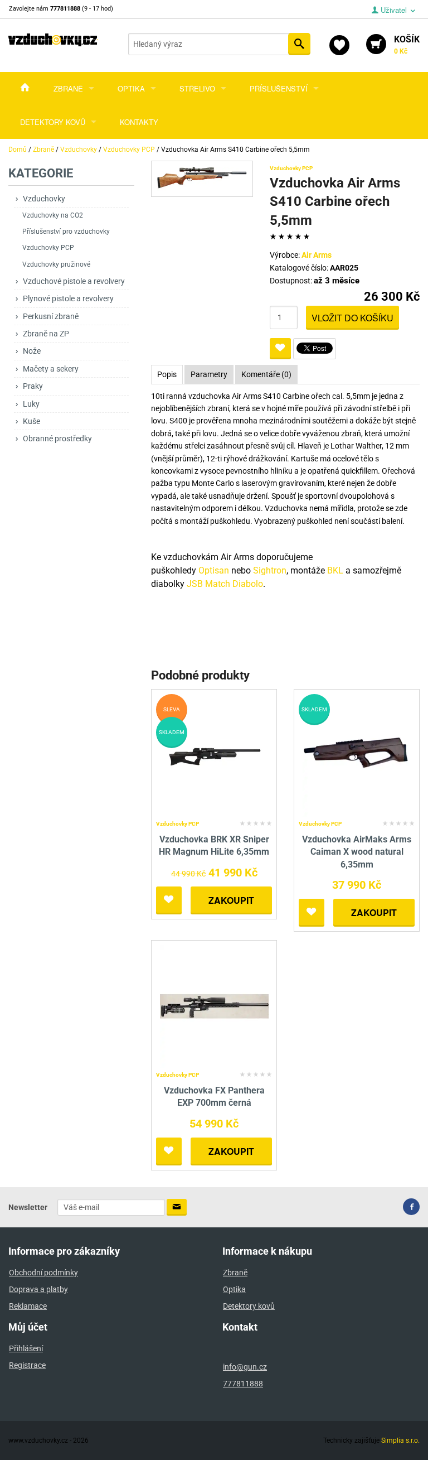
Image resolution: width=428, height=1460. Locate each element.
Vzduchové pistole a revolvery (74, 281)
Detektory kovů (52, 122)
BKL (335, 570)
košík (407, 44)
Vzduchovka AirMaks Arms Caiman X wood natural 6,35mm (356, 852)
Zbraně (68, 88)
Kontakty (139, 122)
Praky (33, 386)
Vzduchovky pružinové (56, 264)
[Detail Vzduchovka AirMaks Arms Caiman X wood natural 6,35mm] (357, 754)
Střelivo (197, 88)
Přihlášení (26, 1348)
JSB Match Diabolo (225, 584)
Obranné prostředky (57, 438)
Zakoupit (231, 900)
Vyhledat (299, 44)
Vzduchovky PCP (48, 248)
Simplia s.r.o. (400, 1440)
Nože (32, 350)
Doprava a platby (38, 1289)
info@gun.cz (245, 1366)
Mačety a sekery (51, 368)
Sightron (269, 570)
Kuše (31, 421)
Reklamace (28, 1306)
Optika (131, 88)
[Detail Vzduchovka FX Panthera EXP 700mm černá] (214, 1005)
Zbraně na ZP (46, 333)
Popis (167, 374)
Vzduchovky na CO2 (52, 215)
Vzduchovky (44, 198)
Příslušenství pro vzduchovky (66, 231)
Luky (31, 403)
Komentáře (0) (266, 374)
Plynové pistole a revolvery (68, 298)
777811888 (243, 1383)
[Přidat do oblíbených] (280, 348)
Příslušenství (279, 88)
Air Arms (316, 254)
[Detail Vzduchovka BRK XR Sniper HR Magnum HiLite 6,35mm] (214, 754)
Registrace (27, 1365)
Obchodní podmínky (43, 1272)
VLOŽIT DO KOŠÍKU (352, 317)
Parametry (209, 374)
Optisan (213, 570)
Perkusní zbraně (51, 316)
